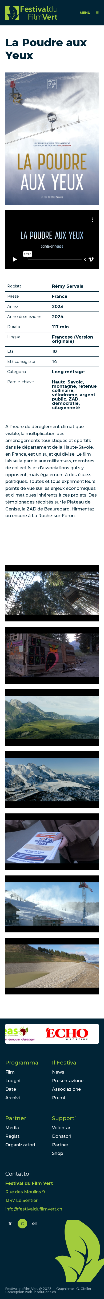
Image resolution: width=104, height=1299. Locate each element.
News (58, 1072)
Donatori (61, 1136)
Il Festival (65, 1062)
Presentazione (67, 1080)
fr (10, 1223)
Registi (13, 1136)
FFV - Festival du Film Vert (31, 12)
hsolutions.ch (45, 1292)
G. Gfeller (83, 1289)
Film (10, 1072)
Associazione (66, 1089)
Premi (58, 1097)
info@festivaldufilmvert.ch (33, 1209)
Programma (21, 1062)
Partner (15, 1118)
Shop (57, 1153)
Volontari (61, 1127)
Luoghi (12, 1080)
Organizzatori (20, 1144)
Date (10, 1089)
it (22, 1223)
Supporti (64, 1118)
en (34, 1223)
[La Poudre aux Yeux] (52, 593)
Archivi (12, 1097)
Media (12, 1127)
